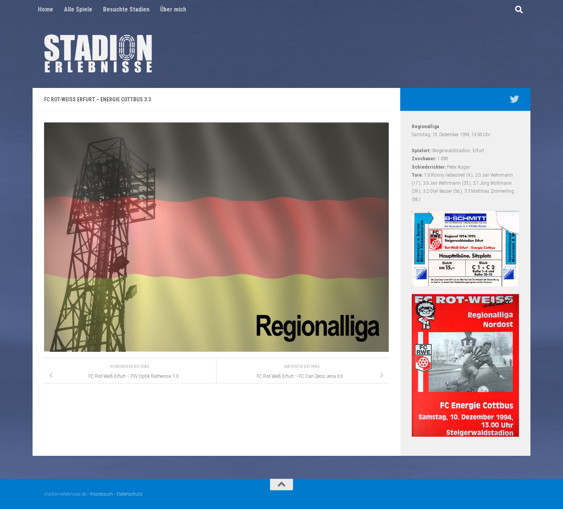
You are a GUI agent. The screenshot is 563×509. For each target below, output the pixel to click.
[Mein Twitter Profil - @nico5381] (514, 99)
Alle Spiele (78, 9)
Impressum (101, 494)
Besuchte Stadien (126, 9)
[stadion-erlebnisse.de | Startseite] (98, 53)
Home (45, 9)
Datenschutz (129, 494)
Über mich (173, 9)
